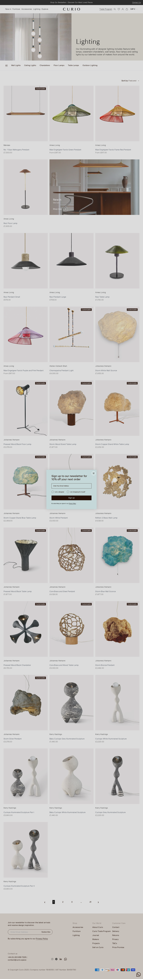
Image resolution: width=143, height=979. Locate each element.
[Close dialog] (93, 473)
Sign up (71, 498)
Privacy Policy (72, 503)
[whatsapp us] (138, 974)
